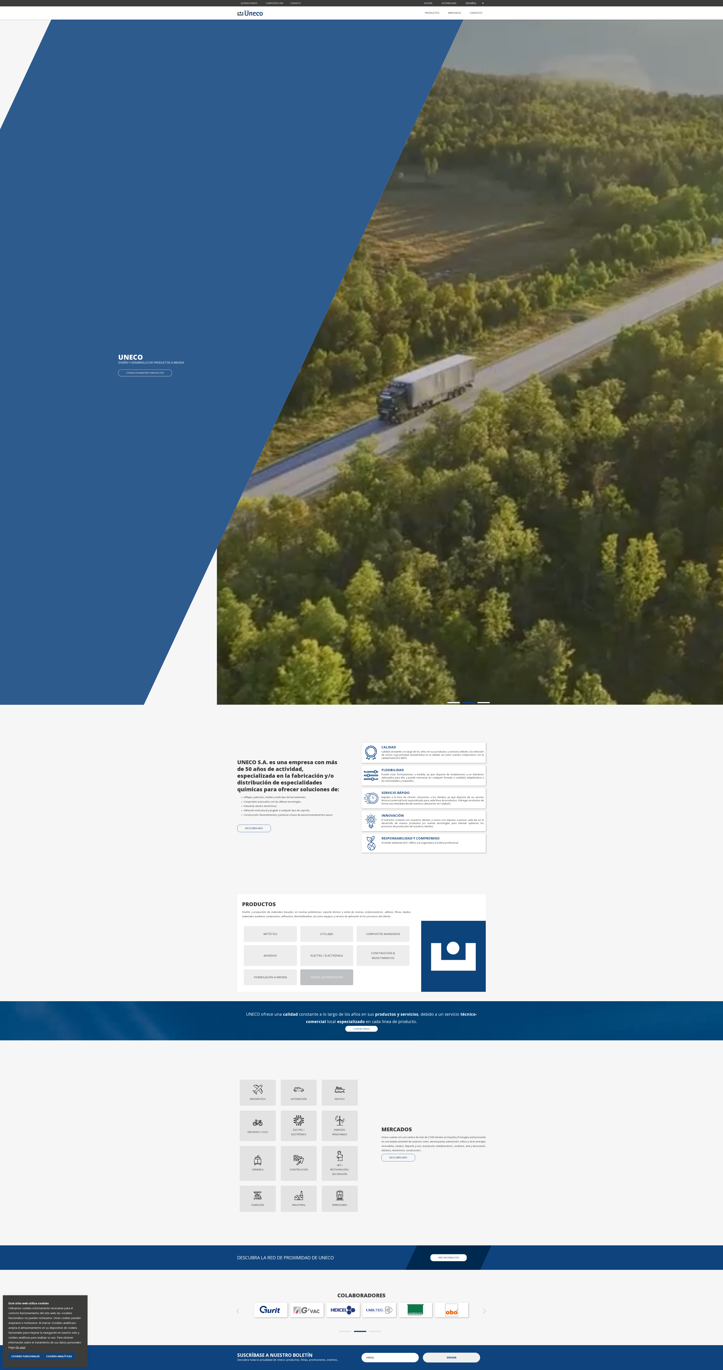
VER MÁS (130, 372)
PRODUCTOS (432, 12)
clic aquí (20, 1347)
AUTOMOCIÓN (299, 1099)
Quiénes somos (249, 3)
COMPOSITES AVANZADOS (383, 934)
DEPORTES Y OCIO (258, 1132)
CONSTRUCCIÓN (299, 1169)
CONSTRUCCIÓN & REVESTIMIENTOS (383, 955)
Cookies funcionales (25, 1356)
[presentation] (238, 1310)
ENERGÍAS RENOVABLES (339, 1132)
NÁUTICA (340, 1099)
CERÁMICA (257, 1169)
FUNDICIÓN (258, 1205)
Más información (448, 1257)
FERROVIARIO (339, 1205)
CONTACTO (476, 12)
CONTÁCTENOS (361, 1028)
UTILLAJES (326, 934)
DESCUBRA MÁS (254, 828)
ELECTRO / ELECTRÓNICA (326, 955)
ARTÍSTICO (270, 934)
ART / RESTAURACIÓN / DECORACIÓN (339, 1169)
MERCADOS (454, 12)
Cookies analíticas (59, 1356)
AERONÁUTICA (258, 1099)
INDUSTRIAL (298, 1205)
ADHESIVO (270, 955)
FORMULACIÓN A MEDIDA (270, 977)
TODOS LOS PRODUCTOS (326, 977)
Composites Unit (274, 3)
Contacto (295, 3)
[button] (454, 702)
